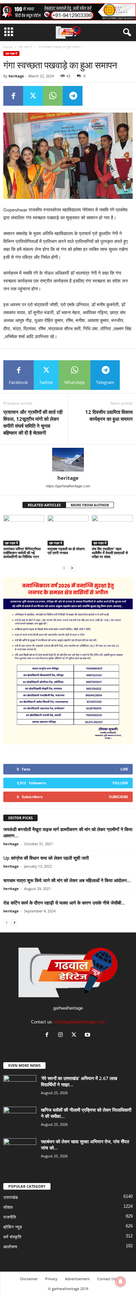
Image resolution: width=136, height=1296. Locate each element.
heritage (16, 75)
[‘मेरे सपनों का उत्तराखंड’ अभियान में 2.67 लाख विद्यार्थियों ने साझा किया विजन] (19, 1087)
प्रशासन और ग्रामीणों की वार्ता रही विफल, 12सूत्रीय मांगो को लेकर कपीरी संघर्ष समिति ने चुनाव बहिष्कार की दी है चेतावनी (32, 422)
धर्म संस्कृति (12, 1236)
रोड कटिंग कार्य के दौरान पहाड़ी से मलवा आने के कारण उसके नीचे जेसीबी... (64, 903)
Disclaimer (29, 1278)
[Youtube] (88, 1035)
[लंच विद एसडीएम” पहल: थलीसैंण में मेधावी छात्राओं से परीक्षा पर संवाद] (112, 530)
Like (124, 769)
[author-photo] (68, 460)
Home (8, 46)
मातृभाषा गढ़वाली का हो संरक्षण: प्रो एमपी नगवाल (66, 550)
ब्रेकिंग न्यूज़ (12, 1227)
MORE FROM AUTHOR (90, 504)
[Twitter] (33, 96)
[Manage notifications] (120, 1281)
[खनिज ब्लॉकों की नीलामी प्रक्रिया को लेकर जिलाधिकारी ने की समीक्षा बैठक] (19, 1119)
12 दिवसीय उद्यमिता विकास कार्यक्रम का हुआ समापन (109, 415)
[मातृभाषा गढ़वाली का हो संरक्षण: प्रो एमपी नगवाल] (68, 530)
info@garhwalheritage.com (79, 1021)
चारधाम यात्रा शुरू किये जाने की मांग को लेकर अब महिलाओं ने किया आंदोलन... (67, 880)
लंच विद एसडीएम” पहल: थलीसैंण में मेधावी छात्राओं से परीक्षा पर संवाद (110, 552)
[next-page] (72, 567)
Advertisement (77, 1278)
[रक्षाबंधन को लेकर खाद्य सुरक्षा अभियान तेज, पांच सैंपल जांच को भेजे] (19, 1150)
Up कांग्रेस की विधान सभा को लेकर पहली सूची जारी (46, 858)
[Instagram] (62, 1035)
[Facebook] (13, 96)
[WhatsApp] (53, 96)
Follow (120, 782)
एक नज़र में (25, 46)
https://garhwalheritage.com (68, 486)
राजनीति (9, 1217)
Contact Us (106, 1278)
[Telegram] (73, 96)
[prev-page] (64, 567)
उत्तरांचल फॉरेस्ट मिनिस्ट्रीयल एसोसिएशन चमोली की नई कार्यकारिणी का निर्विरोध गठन (22, 552)
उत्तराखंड (10, 1197)
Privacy (51, 1278)
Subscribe (118, 796)
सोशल (8, 1207)
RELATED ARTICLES (44, 504)
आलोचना (10, 1246)
